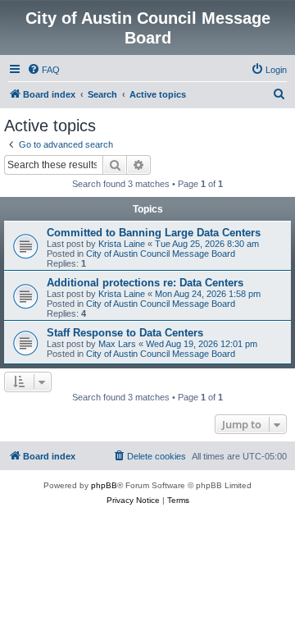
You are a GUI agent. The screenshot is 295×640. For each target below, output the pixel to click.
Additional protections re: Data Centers (145, 283)
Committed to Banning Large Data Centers (154, 232)
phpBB (104, 485)
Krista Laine (121, 244)
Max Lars (117, 344)
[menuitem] (43, 70)
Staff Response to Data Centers (125, 333)
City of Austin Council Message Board (160, 253)
